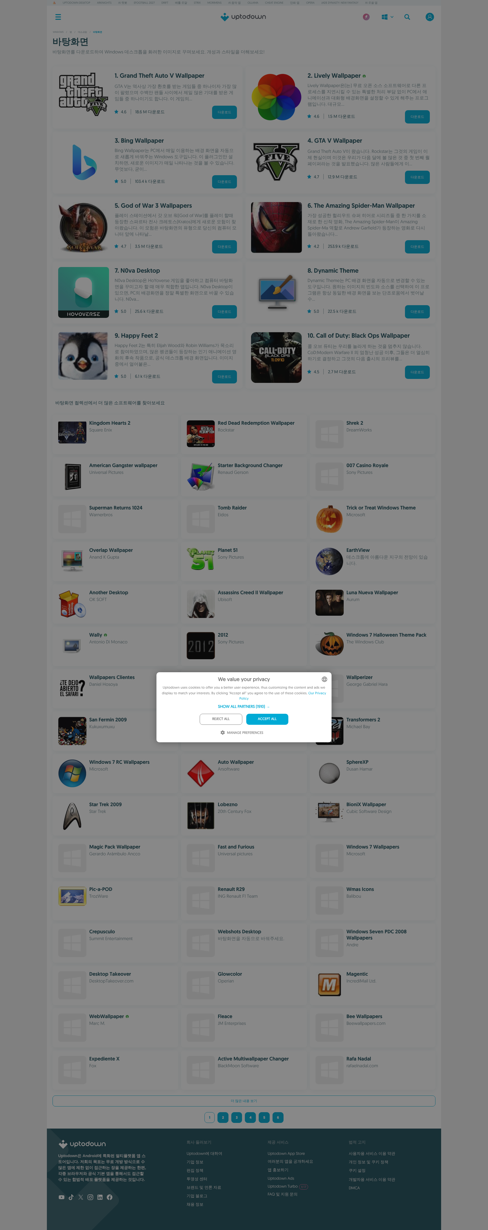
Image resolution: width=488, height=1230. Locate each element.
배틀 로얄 (181, 3)
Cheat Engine (274, 3)
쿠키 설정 (357, 1170)
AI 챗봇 (122, 3)
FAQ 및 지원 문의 (283, 1194)
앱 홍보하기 (278, 1169)
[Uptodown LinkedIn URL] (100, 1198)
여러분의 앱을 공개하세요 (290, 1161)
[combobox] (324, 679)
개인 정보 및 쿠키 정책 (368, 1161)
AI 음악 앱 (234, 3)
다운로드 (224, 112)
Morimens (215, 3)
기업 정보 (195, 1161)
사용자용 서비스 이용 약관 (372, 1153)
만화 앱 (295, 3)
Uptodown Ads (281, 1178)
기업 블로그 (197, 1195)
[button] (244, 706)
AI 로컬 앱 (371, 3)
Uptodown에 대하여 (204, 1153)
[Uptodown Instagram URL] (90, 1198)
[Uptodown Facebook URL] (109, 1198)
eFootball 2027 (144, 3)
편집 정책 (195, 1170)
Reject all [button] (221, 719)
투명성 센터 (197, 1178)
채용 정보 (195, 1204)
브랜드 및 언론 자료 (204, 1187)
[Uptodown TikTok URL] (71, 1198)
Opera (310, 3)
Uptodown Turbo (287, 1186)
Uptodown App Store (286, 1153)
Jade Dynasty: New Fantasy (339, 3)
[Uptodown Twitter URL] (80, 1198)
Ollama (252, 3)
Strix (197, 3)
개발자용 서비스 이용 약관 (372, 1179)
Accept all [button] (267, 719)
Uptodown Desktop (76, 3)
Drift (165, 3)
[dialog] (244, 707)
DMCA (354, 1187)
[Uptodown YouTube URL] (61, 1198)
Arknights (104, 3)
